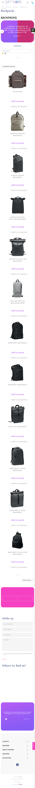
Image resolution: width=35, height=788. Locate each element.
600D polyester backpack (17, 134)
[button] (2, 31)
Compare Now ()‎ (9, 66)
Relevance (17, 51)
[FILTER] (33, 748)
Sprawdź (17, 36)
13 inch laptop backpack (17, 176)
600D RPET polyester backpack (17, 553)
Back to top (27, 580)
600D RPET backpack (17, 343)
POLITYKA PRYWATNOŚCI (17, 779)
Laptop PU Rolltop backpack (17, 260)
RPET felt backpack (17, 427)
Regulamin (17, 781)
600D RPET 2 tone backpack (17, 469)
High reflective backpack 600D (17, 302)
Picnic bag (17, 92)
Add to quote (17, 101)
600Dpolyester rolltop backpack (17, 218)
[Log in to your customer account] (27, 2)
